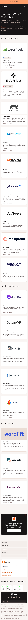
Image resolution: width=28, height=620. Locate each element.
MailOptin (5, 142)
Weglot (5, 273)
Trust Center (4, 583)
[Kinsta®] (4, 6)
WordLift (5, 441)
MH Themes (6, 383)
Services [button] (4, 549)
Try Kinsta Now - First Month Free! (12, 1)
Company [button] (5, 556)
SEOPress (5, 222)
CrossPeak (6, 60)
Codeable (6, 468)
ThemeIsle (6, 410)
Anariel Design (7, 356)
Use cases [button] (5, 545)
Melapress (6, 247)
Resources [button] (5, 552)
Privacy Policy (11, 583)
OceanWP (5, 331)
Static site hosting (6, 575)
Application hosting (6, 569)
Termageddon (7, 495)
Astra (4, 305)
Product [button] (4, 542)
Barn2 (4, 89)
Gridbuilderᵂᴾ (7, 195)
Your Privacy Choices (20, 583)
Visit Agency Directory (14, 531)
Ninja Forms (6, 116)
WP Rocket (6, 169)
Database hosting (6, 572)
